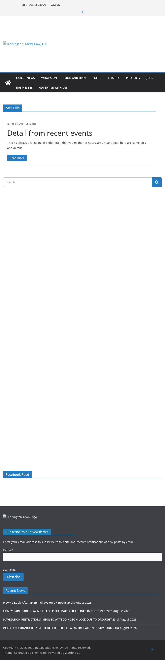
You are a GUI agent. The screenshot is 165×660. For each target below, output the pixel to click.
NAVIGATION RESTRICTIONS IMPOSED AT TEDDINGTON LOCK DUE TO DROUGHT (57, 619)
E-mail (8, 550)
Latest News (25, 78)
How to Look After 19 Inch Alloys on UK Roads (35, 602)
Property (133, 78)
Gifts (97, 78)
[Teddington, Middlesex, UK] (8, 83)
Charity (114, 78)
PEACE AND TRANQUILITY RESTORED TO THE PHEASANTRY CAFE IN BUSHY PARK (57, 628)
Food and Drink (75, 78)
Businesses (24, 87)
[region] (108, 44)
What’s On (49, 78)
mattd (32, 123)
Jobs (150, 78)
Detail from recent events (49, 133)
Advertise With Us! (53, 87)
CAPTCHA (9, 570)
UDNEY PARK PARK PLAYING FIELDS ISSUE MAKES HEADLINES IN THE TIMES (54, 611)
